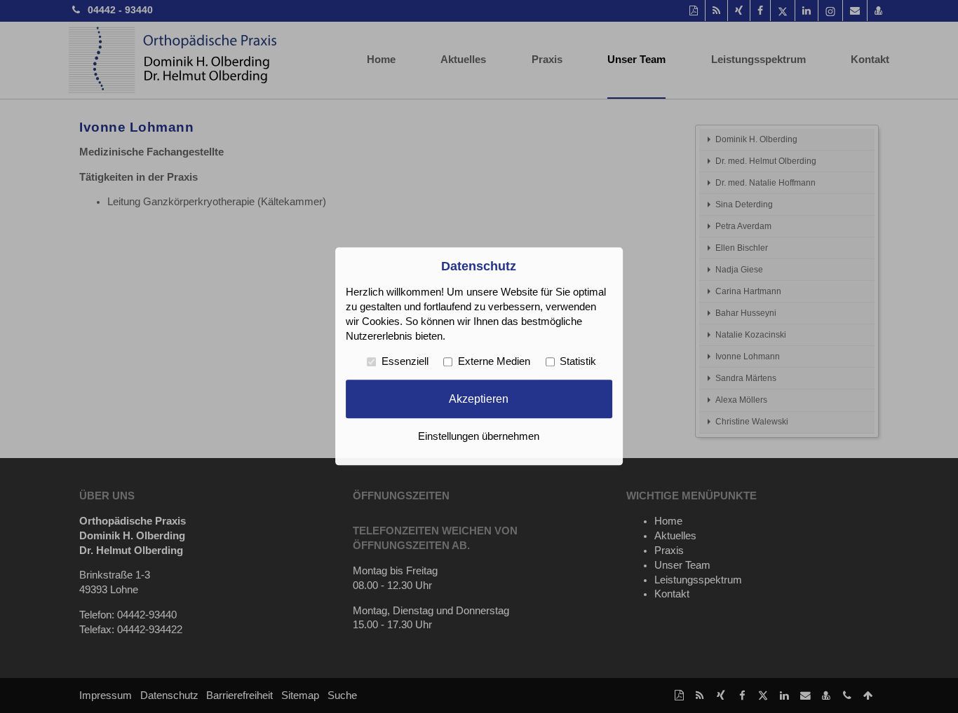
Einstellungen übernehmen (478, 437)
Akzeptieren (478, 398)
